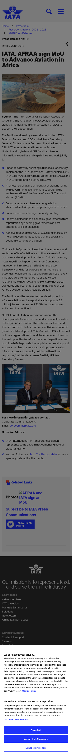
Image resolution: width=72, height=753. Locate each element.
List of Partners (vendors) (16, 719)
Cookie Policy (29, 690)
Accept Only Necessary (36, 738)
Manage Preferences (36, 747)
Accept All (36, 729)
